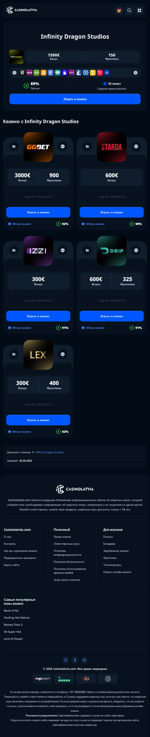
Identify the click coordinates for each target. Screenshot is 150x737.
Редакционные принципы (20, 558)
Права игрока (62, 536)
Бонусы (108, 536)
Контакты (10, 543)
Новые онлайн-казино (117, 572)
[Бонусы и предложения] (119, 10)
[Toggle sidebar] (139, 10)
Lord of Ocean (13, 639)
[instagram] (84, 660)
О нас (7, 536)
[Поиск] (129, 10)
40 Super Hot (12, 632)
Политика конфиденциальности (67, 552)
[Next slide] (136, 73)
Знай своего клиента (67, 580)
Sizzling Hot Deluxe (16, 617)
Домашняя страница (19, 452)
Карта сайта (11, 565)
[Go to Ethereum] (51, 73)
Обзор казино (21, 224)
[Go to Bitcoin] (43, 73)
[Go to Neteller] (36, 73)
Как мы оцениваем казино (20, 551)
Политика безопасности (69, 562)
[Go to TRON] (100, 73)
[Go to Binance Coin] (93, 73)
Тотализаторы (112, 565)
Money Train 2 (13, 624)
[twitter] (65, 660)
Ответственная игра (66, 543)
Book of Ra (11, 610)
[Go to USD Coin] (86, 73)
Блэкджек (109, 543)
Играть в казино (75, 99)
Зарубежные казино (116, 551)
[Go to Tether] (58, 73)
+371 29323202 (77, 692)
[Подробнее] (63, 146)
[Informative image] (42, 679)
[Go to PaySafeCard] (65, 73)
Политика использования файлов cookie (70, 571)
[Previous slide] (14, 73)
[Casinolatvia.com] (22, 10)
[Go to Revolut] (22, 73)
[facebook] (75, 660)
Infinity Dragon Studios (49, 452)
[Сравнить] (14, 146)
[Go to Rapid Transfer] (72, 73)
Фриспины (110, 558)
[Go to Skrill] (29, 73)
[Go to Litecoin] (79, 73)
